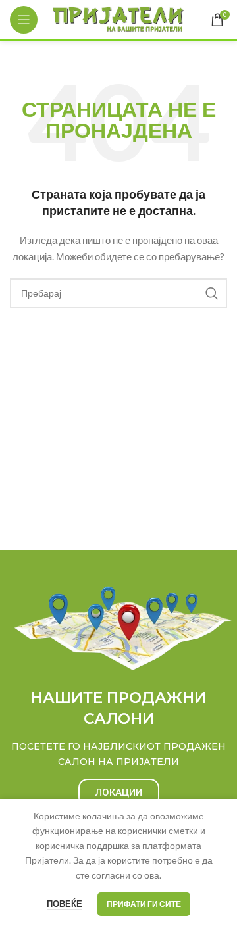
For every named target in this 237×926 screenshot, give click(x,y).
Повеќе (64, 903)
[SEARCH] (212, 293)
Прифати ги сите (144, 904)
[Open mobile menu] (23, 20)
